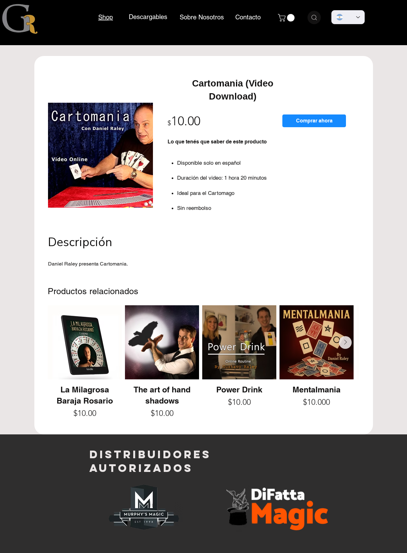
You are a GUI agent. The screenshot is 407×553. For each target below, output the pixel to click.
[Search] (314, 17)
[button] (287, 18)
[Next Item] (345, 342)
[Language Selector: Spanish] (348, 17)
